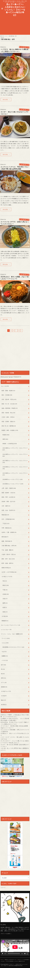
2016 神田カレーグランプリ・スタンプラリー (15, 455)
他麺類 (5, 656)
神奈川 (6, 585)
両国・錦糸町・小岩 (8, 492)
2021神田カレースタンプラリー (13, 484)
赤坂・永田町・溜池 (8, 421)
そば (4, 651)
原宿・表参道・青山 (8, 412)
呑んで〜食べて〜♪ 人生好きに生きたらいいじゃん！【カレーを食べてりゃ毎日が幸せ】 (15, 9)
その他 (5, 616)
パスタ (5, 660)
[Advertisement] (15, 26)
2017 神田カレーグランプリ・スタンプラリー (15, 461)
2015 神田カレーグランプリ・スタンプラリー (15, 449)
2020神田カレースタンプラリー (12, 479)
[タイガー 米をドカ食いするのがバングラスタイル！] (15, 137)
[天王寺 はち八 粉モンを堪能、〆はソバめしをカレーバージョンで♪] (15, 302)
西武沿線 (5, 536)
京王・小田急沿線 (8, 519)
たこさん (3, 924)
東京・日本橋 (7, 395)
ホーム (2, 959)
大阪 (5, 598)
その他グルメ (6, 691)
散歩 (3, 700)
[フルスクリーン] (27, 953)
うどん (5, 642)
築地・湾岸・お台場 (8, 497)
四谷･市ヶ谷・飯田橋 (9, 426)
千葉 (5, 589)
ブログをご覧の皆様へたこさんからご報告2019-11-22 (15, 961)
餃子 (3, 664)
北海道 (6, 594)
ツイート (3, 887)
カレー (5, 386)
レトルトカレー (6, 629)
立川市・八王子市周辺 (9, 572)
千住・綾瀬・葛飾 (7, 550)
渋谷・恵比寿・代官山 (9, 399)
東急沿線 (5, 514)
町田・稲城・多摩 (7, 563)
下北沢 (6, 523)
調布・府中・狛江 (8, 559)
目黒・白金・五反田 (8, 510)
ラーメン (6, 638)
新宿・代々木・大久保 (9, 404)
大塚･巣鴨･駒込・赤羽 (9, 545)
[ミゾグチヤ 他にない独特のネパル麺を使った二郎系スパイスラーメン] (15, 82)
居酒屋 (4, 687)
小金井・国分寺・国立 (9, 554)
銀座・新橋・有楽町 (8, 390)
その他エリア (7, 576)
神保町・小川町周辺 (10, 443)
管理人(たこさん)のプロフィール (10, 959)
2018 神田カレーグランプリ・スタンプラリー (15, 467)
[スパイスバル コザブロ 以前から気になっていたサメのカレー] (15, 247)
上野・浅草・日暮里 (9, 488)
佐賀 (5, 607)
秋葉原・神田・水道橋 (10, 430)
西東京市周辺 (6, 567)
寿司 (3, 678)
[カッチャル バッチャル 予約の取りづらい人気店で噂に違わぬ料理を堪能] (15, 192)
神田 (5, 439)
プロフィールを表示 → (6, 933)
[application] (15, 947)
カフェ (3, 682)
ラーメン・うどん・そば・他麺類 (12, 634)
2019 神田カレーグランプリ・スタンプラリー (15, 474)
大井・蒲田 (6, 506)
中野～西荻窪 (6, 528)
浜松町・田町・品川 (8, 501)
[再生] (2, 953)
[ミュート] (25, 953)
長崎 (5, 612)
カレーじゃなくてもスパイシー (10, 625)
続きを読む (5, 99)
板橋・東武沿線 (7, 541)
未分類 (3, 704)
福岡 (5, 603)
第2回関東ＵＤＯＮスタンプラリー (13, 647)
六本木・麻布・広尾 (8, 417)
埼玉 (5, 581)
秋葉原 (6, 434)
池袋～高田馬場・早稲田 (10, 408)
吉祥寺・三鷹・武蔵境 (9, 532)
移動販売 (5, 620)
